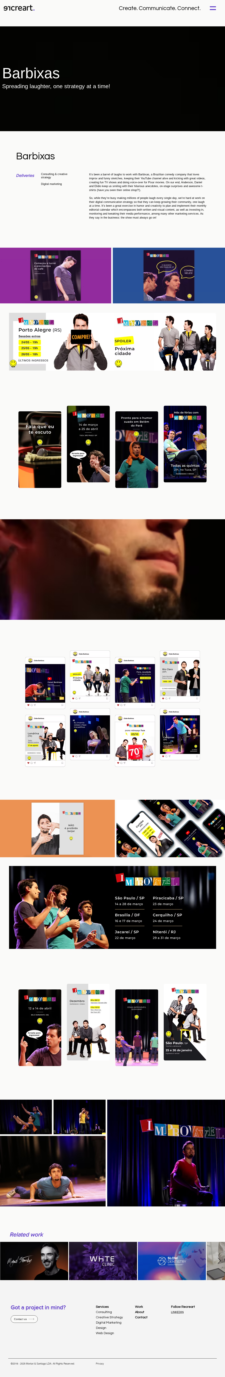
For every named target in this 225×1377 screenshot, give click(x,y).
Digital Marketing (108, 1322)
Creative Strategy (109, 1317)
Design (101, 1328)
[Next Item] (219, 1261)
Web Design (105, 1333)
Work (139, 1306)
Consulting (104, 1312)
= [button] (213, 7)
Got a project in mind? (38, 1307)
